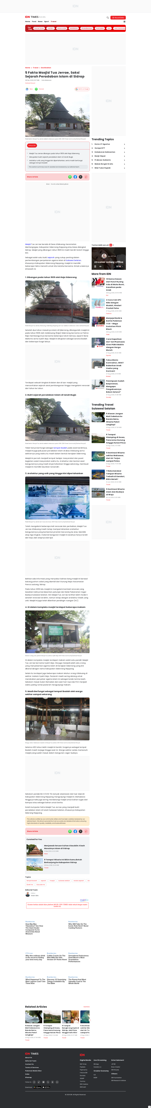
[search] (107, 17)
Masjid (28, 244)
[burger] (124, 21)
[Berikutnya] (90, 998)
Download (28, 1066)
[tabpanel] (57, 160)
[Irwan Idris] (27, 894)
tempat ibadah (60, 448)
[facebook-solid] (75, 177)
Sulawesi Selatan (73, 260)
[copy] (86, 177)
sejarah (51, 257)
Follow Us (28, 1060)
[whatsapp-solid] (70, 177)
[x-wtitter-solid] (80, 177)
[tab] (32, 146)
